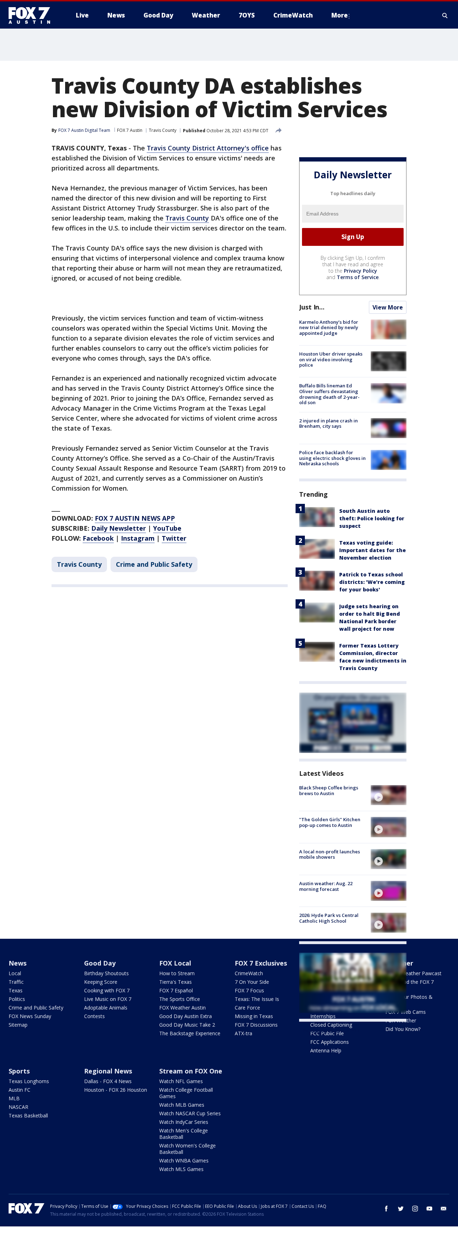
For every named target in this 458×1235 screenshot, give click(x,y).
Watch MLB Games (181, 1104)
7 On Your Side (252, 981)
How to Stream (177, 973)
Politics (17, 999)
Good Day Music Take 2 (187, 1024)
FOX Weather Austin (182, 1007)
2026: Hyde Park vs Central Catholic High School (329, 918)
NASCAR (18, 1106)
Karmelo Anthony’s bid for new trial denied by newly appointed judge (328, 327)
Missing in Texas (254, 1016)
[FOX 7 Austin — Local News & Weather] (32, 15)
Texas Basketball (28, 1115)
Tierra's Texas (175, 981)
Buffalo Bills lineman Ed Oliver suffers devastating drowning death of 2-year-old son (329, 394)
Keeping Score (100, 981)
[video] (388, 795)
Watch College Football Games (186, 1093)
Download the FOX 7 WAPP (409, 985)
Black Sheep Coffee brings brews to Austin (328, 790)
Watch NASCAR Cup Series (190, 1113)
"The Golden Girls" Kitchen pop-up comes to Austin (329, 822)
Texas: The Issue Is (257, 999)
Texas (16, 990)
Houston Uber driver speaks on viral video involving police (330, 359)
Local (15, 973)
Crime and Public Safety (154, 564)
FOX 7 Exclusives (261, 963)
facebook (386, 1208)
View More (387, 307)
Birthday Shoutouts (106, 973)
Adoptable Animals (105, 1007)
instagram (415, 1208)
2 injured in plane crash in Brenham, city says (328, 423)
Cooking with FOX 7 (107, 990)
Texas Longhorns (29, 1081)
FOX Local (175, 963)
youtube (429, 1208)
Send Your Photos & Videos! (409, 1000)
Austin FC (19, 1089)
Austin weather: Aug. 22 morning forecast (325, 886)
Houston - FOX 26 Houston (115, 1089)
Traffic (16, 981)
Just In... (312, 307)
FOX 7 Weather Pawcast (413, 973)
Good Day (100, 963)
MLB (14, 1098)
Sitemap (18, 1024)
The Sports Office (179, 999)
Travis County (162, 130)
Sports (19, 1071)
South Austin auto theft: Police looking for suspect (371, 518)
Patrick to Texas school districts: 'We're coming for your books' (372, 582)
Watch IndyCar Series (183, 1122)
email (443, 1208)
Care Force (247, 1007)
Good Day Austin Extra (185, 1016)
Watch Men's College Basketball (183, 1133)
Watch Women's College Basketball (187, 1148)
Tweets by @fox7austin (330, 1030)
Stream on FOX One (190, 1071)
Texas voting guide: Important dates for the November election (372, 550)
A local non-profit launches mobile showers (329, 854)
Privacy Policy (360, 270)
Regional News (108, 1071)
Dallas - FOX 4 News (108, 1081)
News (17, 963)
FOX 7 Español (176, 990)
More (339, 15)
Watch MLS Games (181, 1169)
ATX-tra (243, 1033)
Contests (94, 1016)
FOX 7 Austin (129, 130)
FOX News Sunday (30, 1016)
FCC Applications (329, 1041)
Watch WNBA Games (184, 1160)
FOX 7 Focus (249, 990)
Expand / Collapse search (445, 15)
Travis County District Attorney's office (208, 148)
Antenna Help (325, 1050)
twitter (400, 1208)
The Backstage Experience (189, 1033)
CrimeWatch (249, 973)
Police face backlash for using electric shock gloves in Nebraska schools (332, 458)
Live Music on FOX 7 (107, 999)
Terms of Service (358, 277)
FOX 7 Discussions (256, 1024)
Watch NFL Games (181, 1081)
